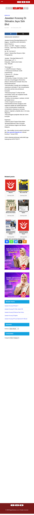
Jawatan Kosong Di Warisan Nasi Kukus (14, 312)
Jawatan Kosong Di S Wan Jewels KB (14, 309)
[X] (20, 241)
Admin (7, 27)
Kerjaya (7, 15)
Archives (7, 328)
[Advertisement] (17, 159)
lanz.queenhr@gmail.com (14, 132)
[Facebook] (11, 34)
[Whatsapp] (11, 241)
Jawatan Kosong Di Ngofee (11, 315)
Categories (7, 338)
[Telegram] (16, 241)
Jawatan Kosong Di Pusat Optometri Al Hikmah (16, 318)
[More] (25, 241)
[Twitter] (23, 34)
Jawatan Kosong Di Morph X (11, 305)
